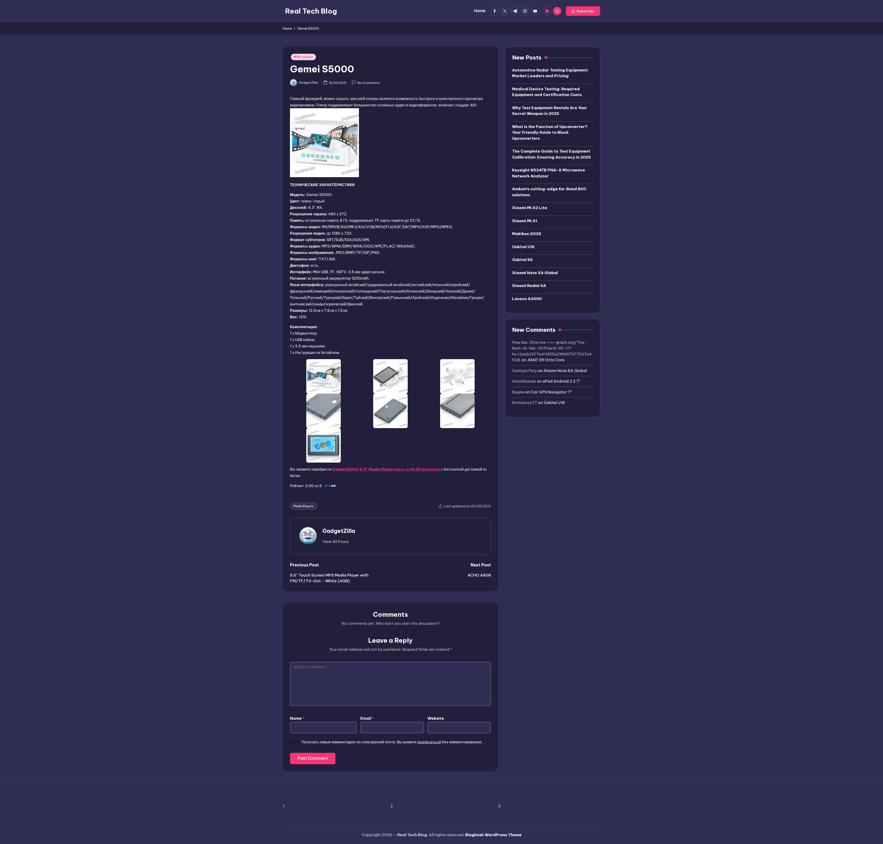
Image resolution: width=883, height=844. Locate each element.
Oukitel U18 (523, 246)
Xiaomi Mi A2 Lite (529, 207)
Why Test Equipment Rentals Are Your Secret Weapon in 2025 (549, 110)
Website (435, 718)
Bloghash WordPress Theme (493, 834)
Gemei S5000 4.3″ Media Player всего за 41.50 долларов (386, 469)
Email (367, 718)
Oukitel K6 (522, 259)
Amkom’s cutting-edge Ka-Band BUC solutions (549, 191)
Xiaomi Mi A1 (524, 220)
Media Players (303, 506)
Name (297, 718)
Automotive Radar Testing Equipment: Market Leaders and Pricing (550, 72)
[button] (583, 11)
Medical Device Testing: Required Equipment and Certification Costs (547, 91)
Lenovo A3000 (527, 298)
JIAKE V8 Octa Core (546, 359)
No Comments (368, 83)
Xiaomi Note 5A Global (535, 272)
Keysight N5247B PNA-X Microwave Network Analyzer (548, 173)
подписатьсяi (429, 742)
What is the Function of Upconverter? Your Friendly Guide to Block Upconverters (550, 132)
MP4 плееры (303, 57)
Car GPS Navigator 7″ (551, 391)
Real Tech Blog (311, 11)
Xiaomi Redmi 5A (529, 285)
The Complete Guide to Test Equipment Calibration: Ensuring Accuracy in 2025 (551, 154)
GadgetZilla (338, 530)
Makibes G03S (526, 233)
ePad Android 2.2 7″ (561, 381)
